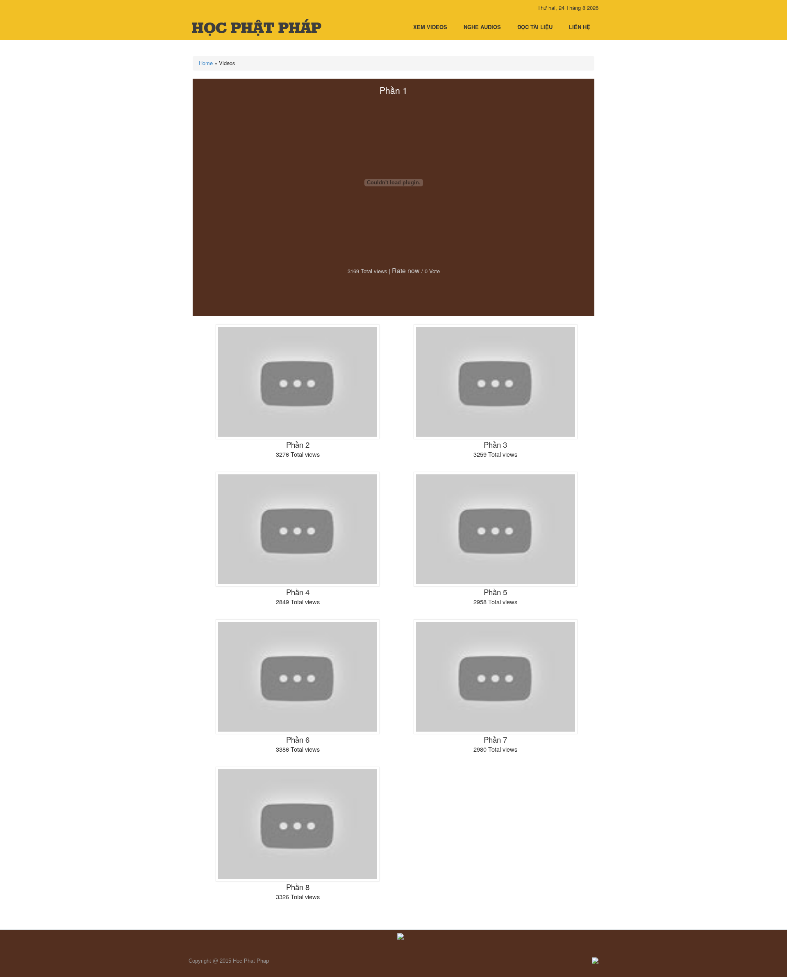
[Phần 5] (496, 529)
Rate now (406, 270)
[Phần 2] (298, 381)
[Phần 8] (298, 823)
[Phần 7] (496, 676)
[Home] (257, 27)
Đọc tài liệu (535, 27)
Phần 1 (393, 90)
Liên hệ (579, 27)
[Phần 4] (298, 529)
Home (206, 63)
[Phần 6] (298, 676)
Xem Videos (430, 27)
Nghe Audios (482, 27)
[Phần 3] (496, 381)
